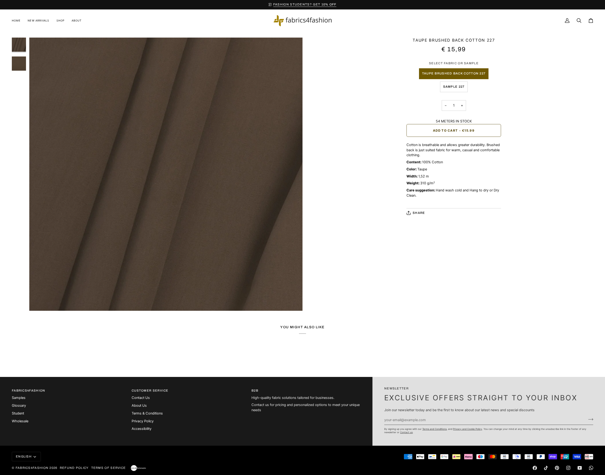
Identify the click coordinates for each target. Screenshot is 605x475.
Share (419, 213)
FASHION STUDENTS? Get (305, 4)
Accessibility (141, 429)
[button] (60, 20)
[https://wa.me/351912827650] (591, 468)
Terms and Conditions (434, 429)
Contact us (406, 432)
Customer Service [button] (150, 390)
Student (18, 413)
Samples (19, 398)
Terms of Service (108, 468)
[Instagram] (568, 468)
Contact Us (141, 398)
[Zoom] (38, 302)
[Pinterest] (557, 468)
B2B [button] (254, 390)
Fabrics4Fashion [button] (28, 390)
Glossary (19, 405)
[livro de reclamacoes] (138, 468)
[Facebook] (535, 468)
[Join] (589, 419)
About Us (139, 405)
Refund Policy (74, 468)
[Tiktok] (546, 468)
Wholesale (20, 421)
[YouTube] (580, 468)
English (24, 456)
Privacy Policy (143, 421)
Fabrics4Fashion (32, 468)
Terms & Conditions (147, 413)
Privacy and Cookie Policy (467, 429)
